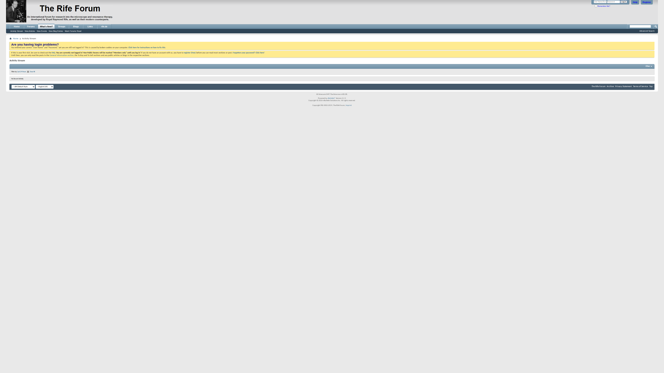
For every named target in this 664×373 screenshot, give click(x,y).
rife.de (104, 26)
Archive (610, 86)
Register (647, 2)
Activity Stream (16, 31)
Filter (648, 66)
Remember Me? (603, 6)
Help (635, 2)
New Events (42, 31)
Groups (61, 26)
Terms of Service (640, 86)
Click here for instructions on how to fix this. (147, 48)
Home (17, 26)
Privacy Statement (623, 86)
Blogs (76, 26)
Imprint (349, 105)
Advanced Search (646, 31)
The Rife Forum (598, 86)
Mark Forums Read (73, 31)
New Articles (30, 31)
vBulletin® (331, 98)
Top (651, 86)
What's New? (46, 26)
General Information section (61, 55)
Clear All (32, 72)
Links (90, 26)
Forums (31, 26)
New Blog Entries (56, 31)
